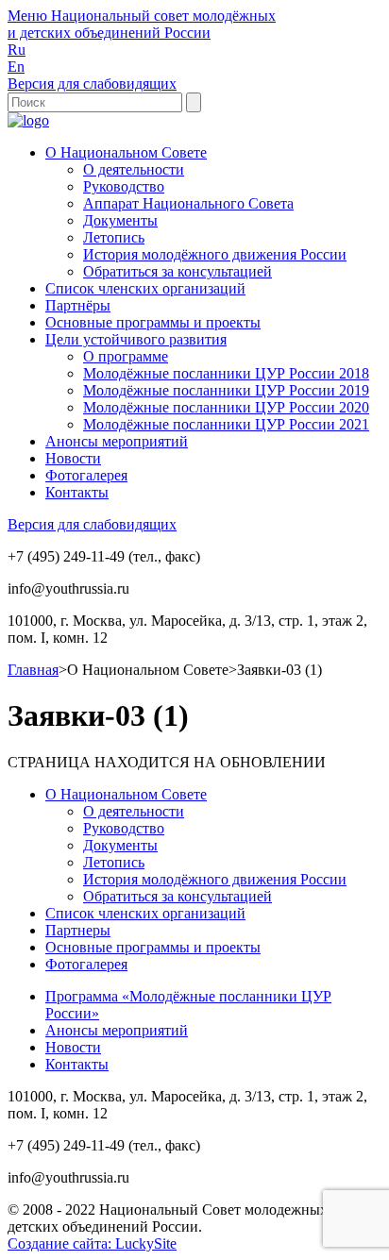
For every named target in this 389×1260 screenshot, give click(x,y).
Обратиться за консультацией (177, 271)
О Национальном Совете (126, 152)
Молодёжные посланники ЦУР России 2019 (226, 390)
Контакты (77, 492)
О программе (125, 356)
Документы (120, 220)
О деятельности (133, 169)
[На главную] (28, 120)
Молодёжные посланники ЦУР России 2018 (226, 373)
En (16, 67)
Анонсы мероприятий (116, 441)
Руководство (123, 186)
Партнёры (77, 305)
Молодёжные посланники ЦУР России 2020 (226, 407)
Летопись (113, 237)
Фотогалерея (86, 475)
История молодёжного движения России (215, 254)
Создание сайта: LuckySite (92, 1243)
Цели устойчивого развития (136, 339)
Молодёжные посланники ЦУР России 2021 (226, 424)
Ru (16, 50)
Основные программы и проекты (153, 322)
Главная (33, 670)
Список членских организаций (145, 288)
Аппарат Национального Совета (188, 203)
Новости (73, 458)
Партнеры (77, 930)
